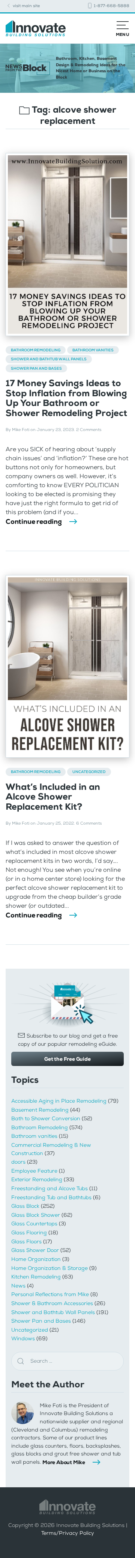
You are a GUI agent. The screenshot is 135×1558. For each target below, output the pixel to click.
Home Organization (36, 1259)
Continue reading (34, 521)
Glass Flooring (29, 1232)
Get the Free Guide (67, 1059)
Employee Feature (34, 1170)
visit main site (26, 6)
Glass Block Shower (35, 1215)
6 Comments (89, 823)
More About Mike (63, 1462)
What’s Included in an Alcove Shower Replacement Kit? (53, 797)
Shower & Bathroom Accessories (52, 1303)
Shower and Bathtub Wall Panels (49, 359)
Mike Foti (20, 430)
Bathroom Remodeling (35, 350)
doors (18, 1162)
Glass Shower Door (35, 1250)
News (18, 1285)
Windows (23, 1338)
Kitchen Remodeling (36, 1276)
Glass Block (25, 1206)
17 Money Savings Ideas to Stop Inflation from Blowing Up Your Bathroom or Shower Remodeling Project (66, 398)
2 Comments (88, 430)
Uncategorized (89, 771)
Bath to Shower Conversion (45, 1118)
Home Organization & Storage (49, 1268)
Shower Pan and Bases (36, 368)
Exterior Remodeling (36, 1179)
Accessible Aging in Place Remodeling (58, 1101)
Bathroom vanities (93, 350)
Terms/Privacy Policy (67, 1533)
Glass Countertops (34, 1223)
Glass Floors (26, 1241)
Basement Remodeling (40, 1109)
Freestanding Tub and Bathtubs (51, 1197)
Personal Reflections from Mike (50, 1294)
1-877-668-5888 (111, 6)
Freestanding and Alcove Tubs (49, 1188)
